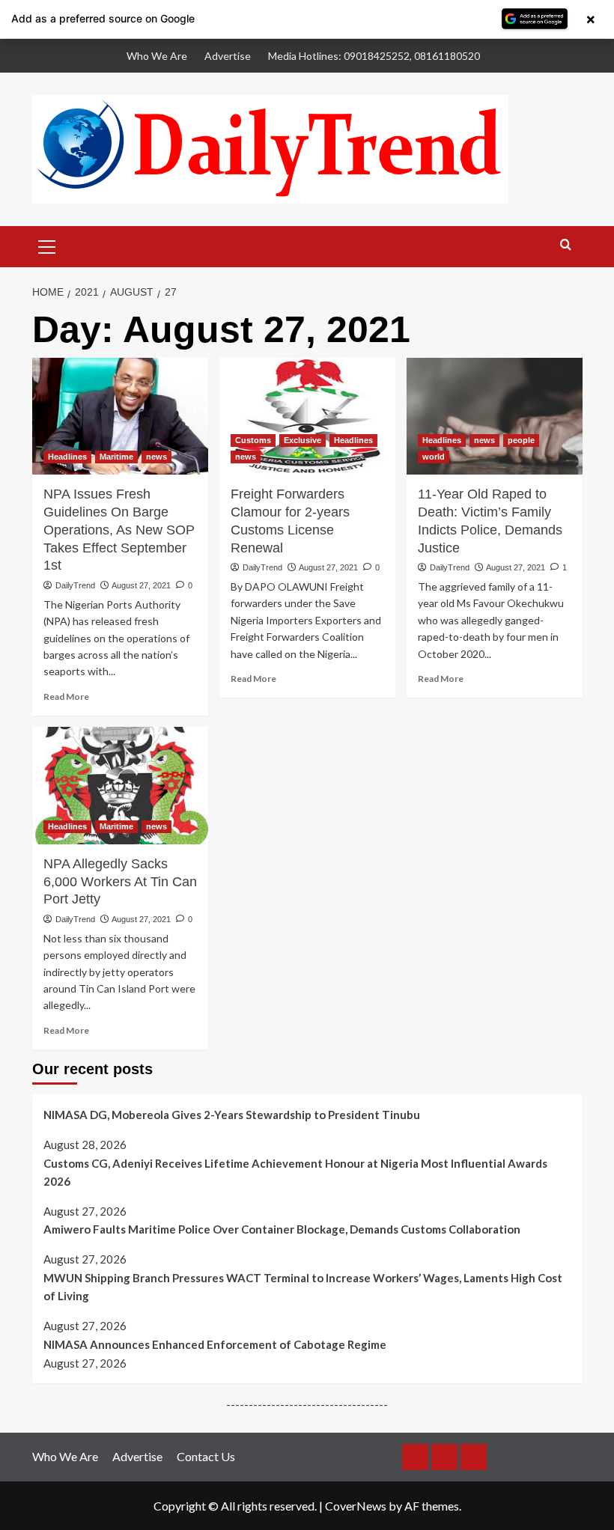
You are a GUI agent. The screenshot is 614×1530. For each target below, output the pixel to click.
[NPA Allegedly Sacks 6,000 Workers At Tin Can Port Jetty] (120, 785)
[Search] (565, 245)
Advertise (227, 55)
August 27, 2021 (141, 585)
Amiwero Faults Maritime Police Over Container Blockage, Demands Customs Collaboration (281, 1229)
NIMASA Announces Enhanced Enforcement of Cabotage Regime (214, 1344)
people (521, 440)
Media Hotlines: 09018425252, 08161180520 (374, 55)
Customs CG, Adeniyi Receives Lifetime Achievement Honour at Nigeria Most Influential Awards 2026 (295, 1172)
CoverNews (355, 1506)
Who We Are (157, 55)
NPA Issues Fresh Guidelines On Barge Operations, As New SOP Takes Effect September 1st (119, 530)
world (433, 456)
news (156, 456)
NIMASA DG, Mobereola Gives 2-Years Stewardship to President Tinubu (231, 1114)
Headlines (67, 456)
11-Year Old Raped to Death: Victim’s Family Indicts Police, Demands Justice (490, 521)
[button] (47, 244)
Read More (66, 696)
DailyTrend (75, 585)
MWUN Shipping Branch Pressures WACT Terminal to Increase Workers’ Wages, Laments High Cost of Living (302, 1286)
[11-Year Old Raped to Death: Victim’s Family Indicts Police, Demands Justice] (495, 416)
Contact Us (206, 1456)
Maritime (116, 456)
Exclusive (302, 440)
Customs (253, 440)
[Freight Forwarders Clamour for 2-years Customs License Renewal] (307, 416)
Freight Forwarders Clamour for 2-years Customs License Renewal (290, 521)
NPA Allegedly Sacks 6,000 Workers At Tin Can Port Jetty (120, 881)
